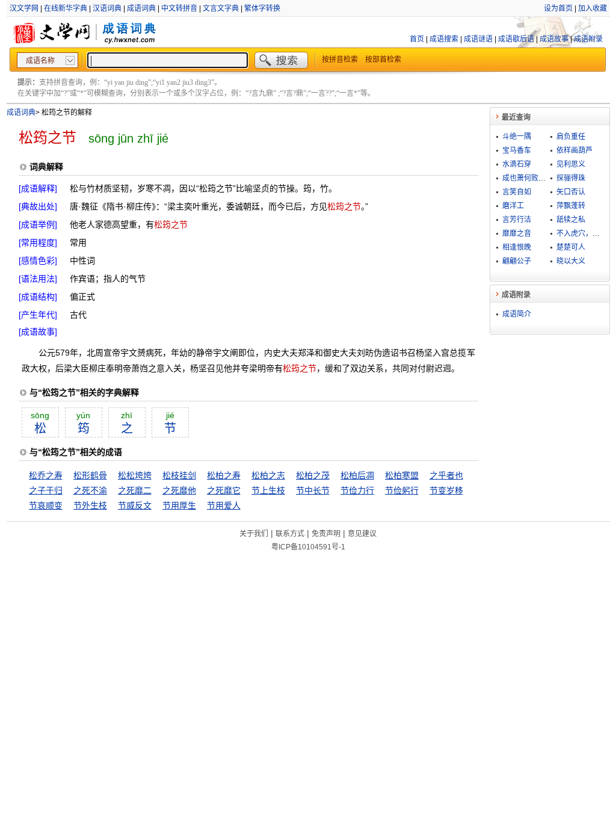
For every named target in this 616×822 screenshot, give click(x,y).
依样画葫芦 (574, 150)
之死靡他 (179, 490)
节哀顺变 (46, 505)
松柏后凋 (357, 475)
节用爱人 (224, 505)
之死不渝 (90, 490)
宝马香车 (516, 150)
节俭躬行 (402, 490)
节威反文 (135, 505)
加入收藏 (592, 8)
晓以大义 (570, 261)
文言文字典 (221, 8)
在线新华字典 (65, 8)
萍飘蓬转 (570, 206)
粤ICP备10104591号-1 (308, 547)
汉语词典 (107, 8)
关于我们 (253, 534)
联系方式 (290, 534)
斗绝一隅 (516, 136)
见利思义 (570, 164)
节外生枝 (90, 505)
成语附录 (588, 39)
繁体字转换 (262, 8)
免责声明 (326, 534)
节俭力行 (357, 490)
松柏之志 (268, 475)
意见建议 (362, 534)
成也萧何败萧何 (527, 178)
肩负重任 (570, 136)
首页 (417, 39)
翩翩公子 (516, 261)
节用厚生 (179, 505)
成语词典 (141, 8)
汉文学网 (24, 8)
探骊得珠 (570, 178)
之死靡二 (135, 490)
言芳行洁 (516, 219)
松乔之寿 (46, 475)
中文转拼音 (179, 8)
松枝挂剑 (179, 475)
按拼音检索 (340, 59)
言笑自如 (516, 192)
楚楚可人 (570, 247)
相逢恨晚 (516, 247)
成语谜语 (478, 39)
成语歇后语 (516, 39)
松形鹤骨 (90, 475)
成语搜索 (444, 39)
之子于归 (46, 490)
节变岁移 (446, 490)
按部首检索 (383, 59)
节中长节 (313, 490)
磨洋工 (513, 206)
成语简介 (516, 314)
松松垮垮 (135, 475)
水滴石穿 (516, 164)
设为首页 (558, 8)
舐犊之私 (570, 219)
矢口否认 (570, 192)
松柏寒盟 (402, 475)
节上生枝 (268, 490)
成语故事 (554, 39)
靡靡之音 (516, 233)
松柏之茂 (313, 475)
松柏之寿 (224, 475)
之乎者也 (446, 475)
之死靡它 (224, 490)
